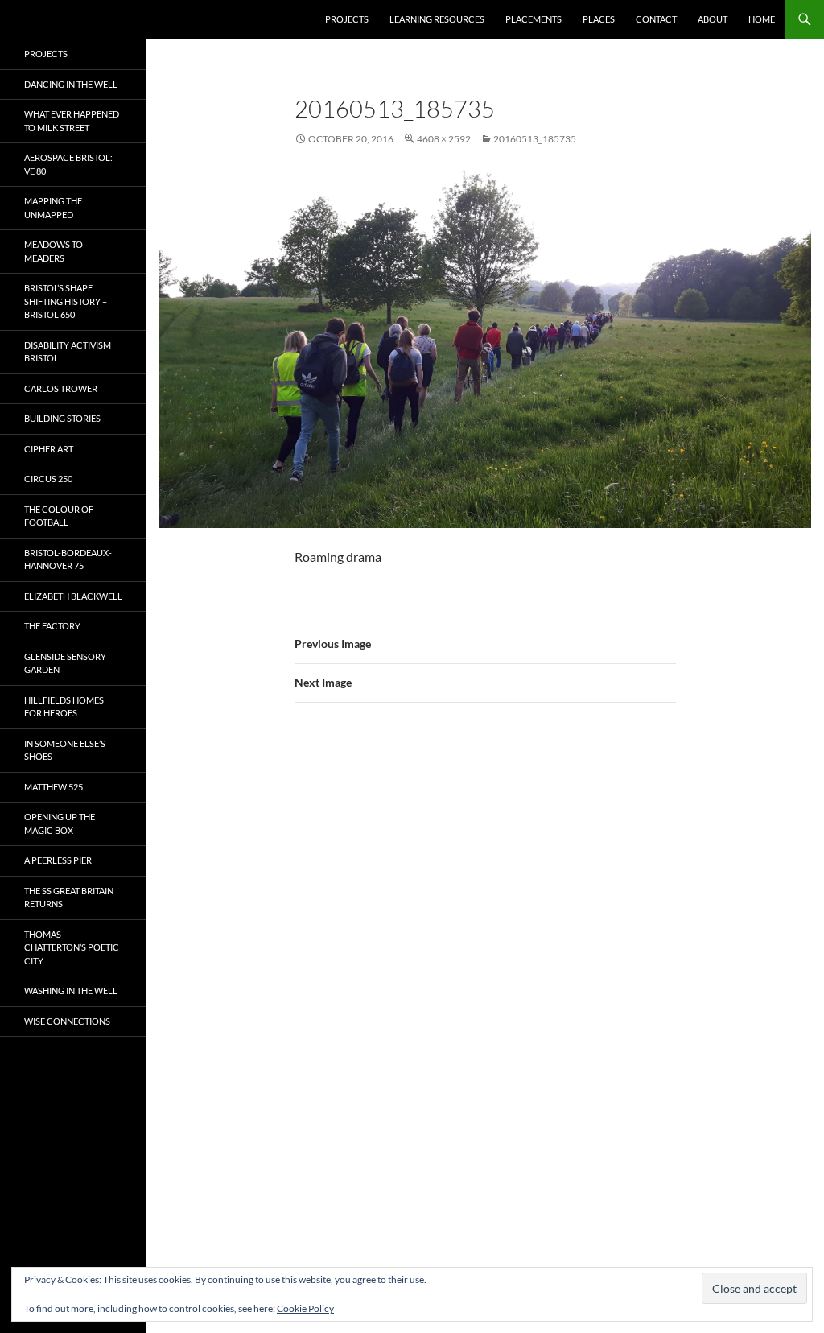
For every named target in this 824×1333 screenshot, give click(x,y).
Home (761, 19)
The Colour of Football (58, 516)
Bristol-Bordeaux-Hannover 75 (68, 559)
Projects (347, 19)
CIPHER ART (48, 449)
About (712, 19)
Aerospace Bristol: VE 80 (68, 164)
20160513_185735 (534, 139)
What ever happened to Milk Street (71, 121)
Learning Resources (436, 19)
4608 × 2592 (444, 139)
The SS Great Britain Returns (68, 897)
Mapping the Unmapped (53, 208)
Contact (656, 19)
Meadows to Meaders (53, 251)
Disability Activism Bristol (67, 352)
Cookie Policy (305, 1308)
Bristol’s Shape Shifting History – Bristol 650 (65, 301)
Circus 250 (48, 478)
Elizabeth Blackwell (73, 596)
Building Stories (62, 418)
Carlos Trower (60, 388)
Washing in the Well (70, 990)
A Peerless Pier (58, 860)
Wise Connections (67, 1021)
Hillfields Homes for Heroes (64, 707)
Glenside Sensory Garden (65, 663)
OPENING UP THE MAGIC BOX (59, 823)
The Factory (52, 626)
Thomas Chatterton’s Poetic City (71, 947)
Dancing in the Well (70, 84)
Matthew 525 (53, 787)
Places (599, 19)
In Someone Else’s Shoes (64, 750)
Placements (533, 19)
